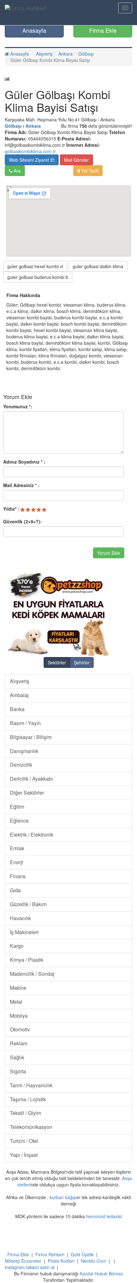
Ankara (65, 54)
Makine (18, 987)
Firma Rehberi (49, 1254)
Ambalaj (19, 695)
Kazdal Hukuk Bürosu (101, 1273)
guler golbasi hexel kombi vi (35, 266)
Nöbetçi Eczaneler (23, 1261)
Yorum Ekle (108, 553)
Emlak (17, 848)
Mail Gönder (76, 160)
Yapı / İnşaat (24, 1154)
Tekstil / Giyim (25, 1113)
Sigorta (18, 1071)
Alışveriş (44, 54)
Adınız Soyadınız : (24, 461)
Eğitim (17, 806)
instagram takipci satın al (29, 1267)
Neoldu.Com (93, 1261)
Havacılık (20, 918)
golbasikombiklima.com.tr (30, 151)
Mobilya (19, 1015)
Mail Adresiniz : (21, 485)
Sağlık (17, 1057)
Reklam (18, 1043)
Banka (17, 709)
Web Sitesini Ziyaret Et (31, 160)
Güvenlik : (22, 521)
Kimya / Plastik (26, 959)
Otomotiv (20, 1029)
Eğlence (19, 820)
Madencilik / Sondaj (32, 973)
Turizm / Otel (24, 1140)
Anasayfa (34, 30)
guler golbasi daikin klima (98, 266)
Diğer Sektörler (27, 792)
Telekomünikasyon (31, 1126)
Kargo (17, 945)
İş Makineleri (24, 932)
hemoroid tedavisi (104, 1216)
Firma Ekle (103, 30)
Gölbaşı (86, 54)
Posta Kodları (61, 1261)
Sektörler (57, 662)
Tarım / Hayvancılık (31, 1085)
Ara (16, 170)
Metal (16, 1001)
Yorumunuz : (17, 406)
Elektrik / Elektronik (31, 834)
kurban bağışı (63, 1197)
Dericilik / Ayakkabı (31, 778)
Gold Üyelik (82, 1254)
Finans (17, 876)
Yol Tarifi (89, 170)
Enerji (16, 862)
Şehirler (82, 662)
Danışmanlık (24, 751)
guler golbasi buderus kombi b (37, 277)
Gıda (15, 890)
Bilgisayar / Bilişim (31, 737)
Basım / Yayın (25, 723)
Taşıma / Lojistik (28, 1099)
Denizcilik (21, 764)
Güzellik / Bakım (28, 904)
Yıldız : (11, 509)
